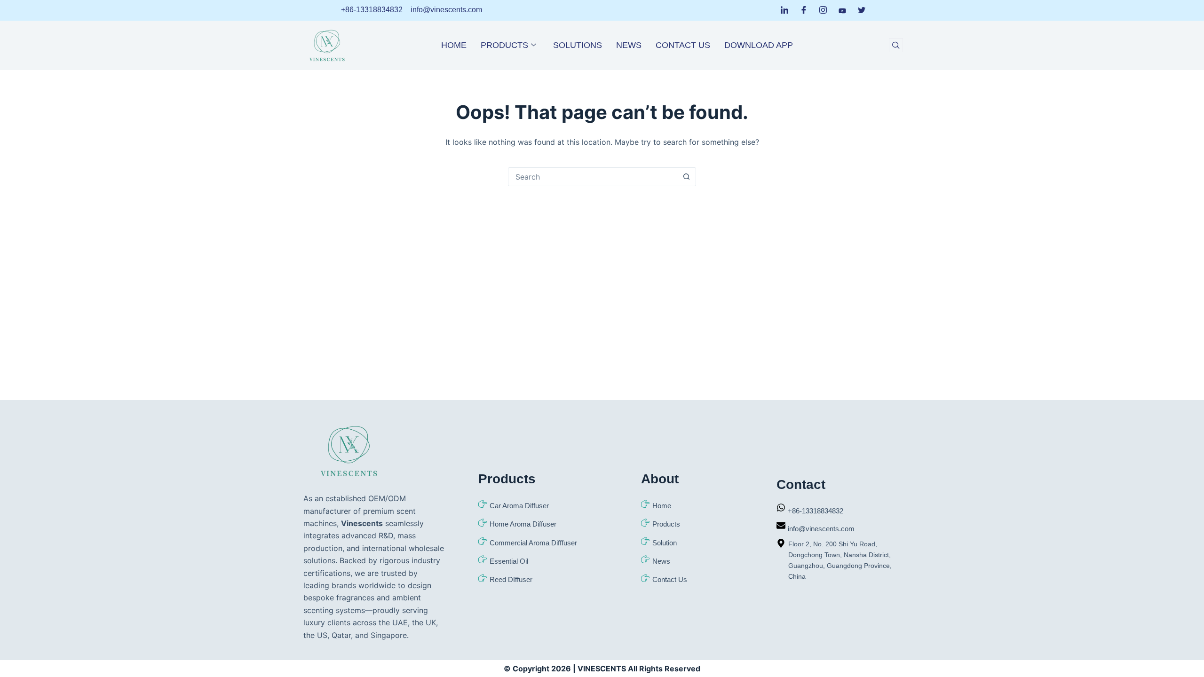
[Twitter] (861, 10)
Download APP (758, 45)
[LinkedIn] (784, 10)
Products (504, 45)
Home (454, 45)
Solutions (577, 45)
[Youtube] (842, 10)
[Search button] (686, 176)
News (629, 45)
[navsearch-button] (896, 45)
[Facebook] (804, 10)
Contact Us (683, 45)
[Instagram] (823, 10)
